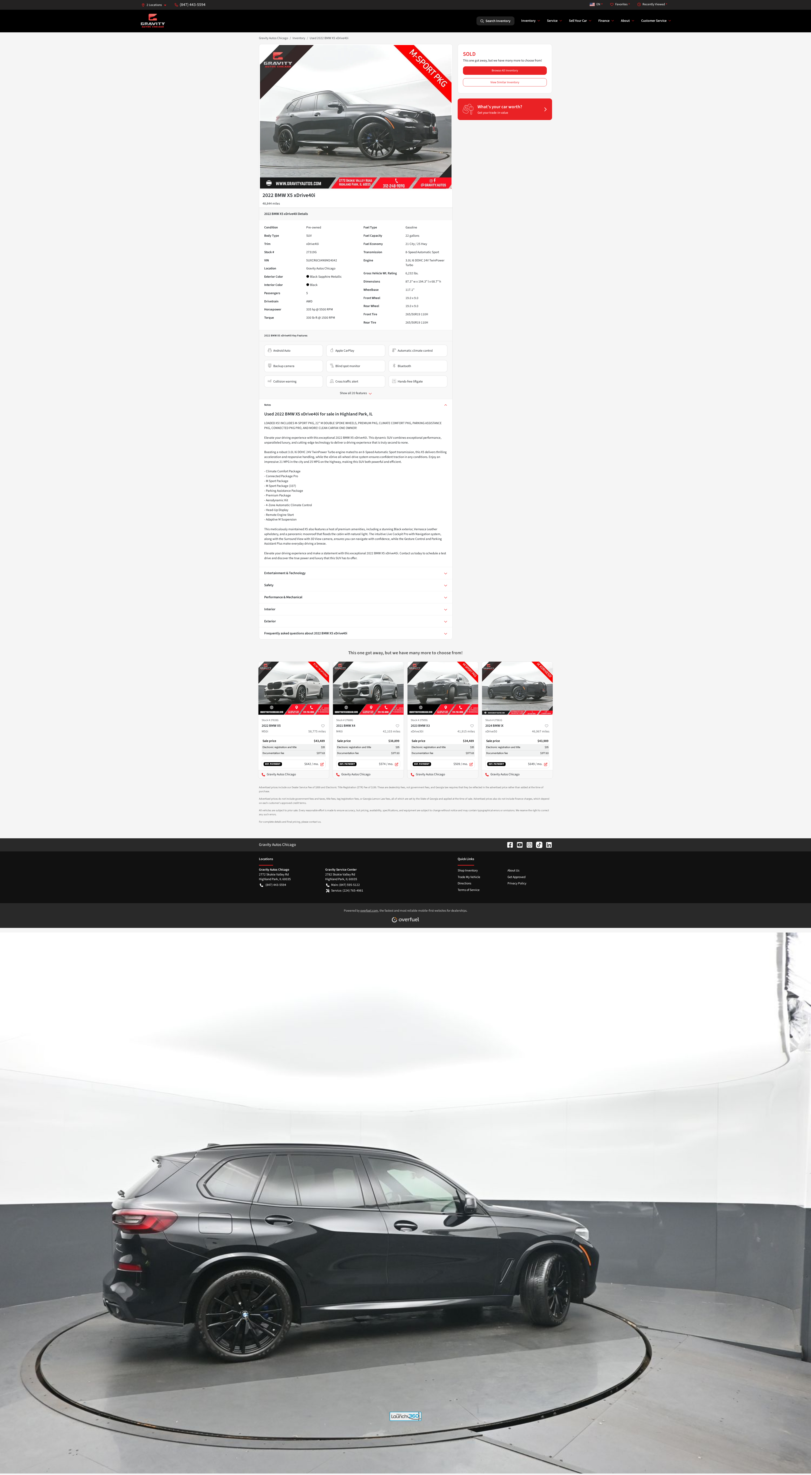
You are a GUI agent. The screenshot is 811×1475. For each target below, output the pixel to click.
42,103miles (391, 731)
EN (598, 4)
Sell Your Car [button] (578, 20)
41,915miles (466, 731)
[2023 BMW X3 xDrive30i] (442, 688)
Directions (464, 883)
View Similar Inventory (504, 82)
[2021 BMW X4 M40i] (368, 688)
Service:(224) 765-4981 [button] (347, 890)
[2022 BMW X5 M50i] (293, 688)
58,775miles (317, 731)
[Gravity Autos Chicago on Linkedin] (547, 845)
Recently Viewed (653, 4)
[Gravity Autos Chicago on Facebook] (508, 845)
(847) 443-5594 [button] (192, 5)
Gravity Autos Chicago (273, 38)
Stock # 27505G (419, 720)
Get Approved (516, 877)
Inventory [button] (528, 20)
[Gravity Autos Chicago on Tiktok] (537, 845)
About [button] (625, 20)
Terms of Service (469, 890)
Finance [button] (604, 20)
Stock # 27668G (344, 720)
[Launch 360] (405, 1416)
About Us (513, 870)
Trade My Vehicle (469, 877)
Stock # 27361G (493, 720)
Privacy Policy (517, 883)
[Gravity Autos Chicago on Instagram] (528, 845)
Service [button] (552, 20)
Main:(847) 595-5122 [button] (345, 884)
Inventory (299, 38)
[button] (155, 5)
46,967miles (540, 731)
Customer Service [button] (654, 20)
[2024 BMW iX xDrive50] (517, 688)
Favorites (621, 4)
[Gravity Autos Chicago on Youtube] (518, 845)
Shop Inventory (468, 870)
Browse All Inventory (505, 70)
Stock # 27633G (270, 720)
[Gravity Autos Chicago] (153, 21)
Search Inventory (498, 21)
